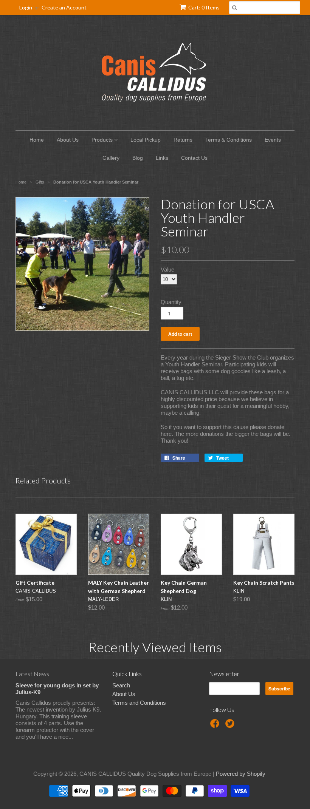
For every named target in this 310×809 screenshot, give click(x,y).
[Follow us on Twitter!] (231, 725)
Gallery (110, 158)
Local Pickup (145, 140)
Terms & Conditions (228, 140)
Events (273, 140)
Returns (183, 140)
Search (121, 685)
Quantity (171, 302)
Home (36, 140)
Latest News (32, 673)
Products (102, 140)
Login (25, 7)
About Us (68, 140)
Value (167, 269)
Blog (137, 158)
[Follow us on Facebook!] (216, 725)
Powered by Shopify (240, 773)
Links (162, 158)
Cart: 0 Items (204, 7)
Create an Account (64, 7)
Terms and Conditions (139, 702)
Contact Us (194, 158)
